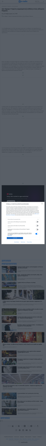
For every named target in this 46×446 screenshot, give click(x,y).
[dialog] (23, 223)
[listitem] (23, 219)
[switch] (36, 222)
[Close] (42, 204)
